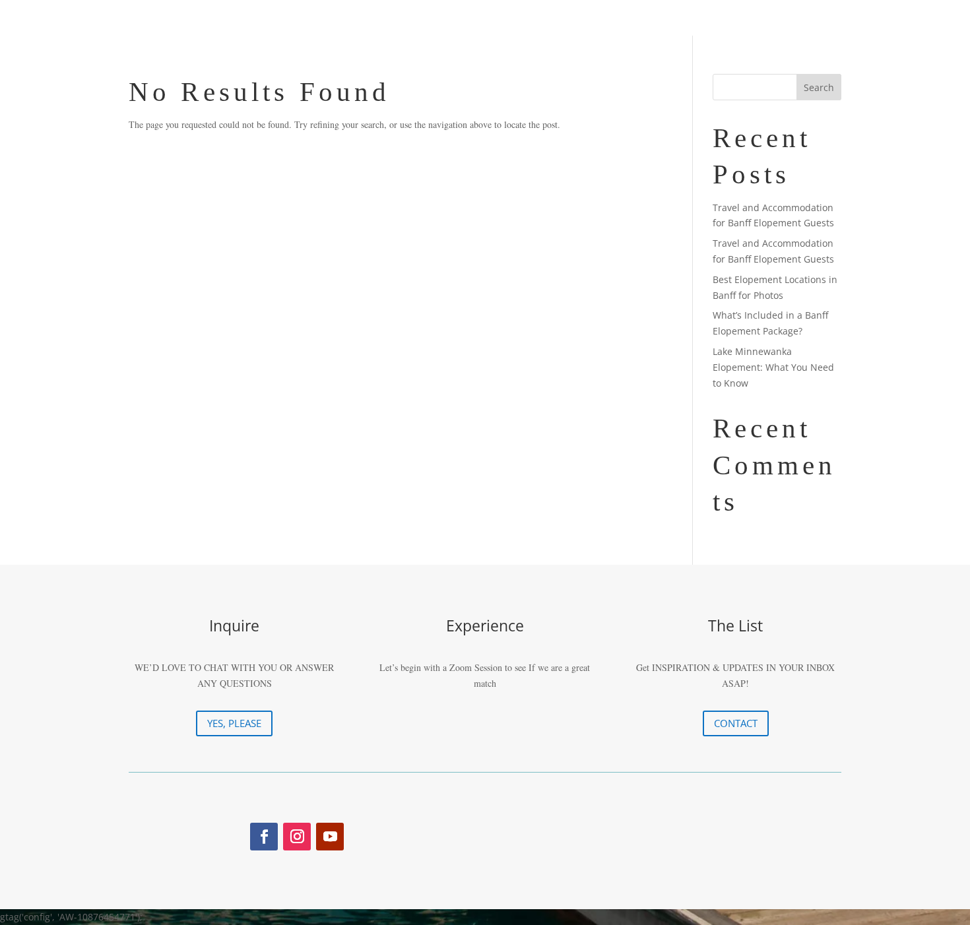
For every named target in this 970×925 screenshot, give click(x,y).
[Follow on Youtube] (330, 836)
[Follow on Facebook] (264, 836)
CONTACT (736, 723)
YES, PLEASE (234, 723)
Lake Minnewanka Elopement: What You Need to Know (773, 367)
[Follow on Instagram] (297, 836)
